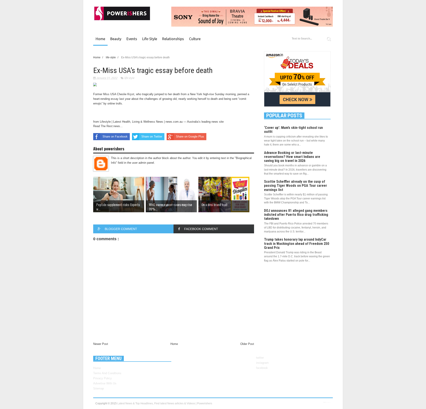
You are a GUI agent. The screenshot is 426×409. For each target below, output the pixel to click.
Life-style (149, 39)
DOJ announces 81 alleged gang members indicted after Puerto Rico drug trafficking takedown (296, 214)
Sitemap (98, 388)
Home (100, 39)
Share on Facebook (115, 136)
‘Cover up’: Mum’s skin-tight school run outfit (293, 130)
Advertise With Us (104, 383)
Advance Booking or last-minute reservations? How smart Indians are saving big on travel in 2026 (292, 157)
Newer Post (100, 344)
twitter (260, 357)
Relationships (173, 39)
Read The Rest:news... (108, 126)
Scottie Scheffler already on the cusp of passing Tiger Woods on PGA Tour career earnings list (295, 185)
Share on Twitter (151, 136)
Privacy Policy (102, 378)
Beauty (115, 39)
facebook (262, 368)
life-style (129, 78)
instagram (262, 362)
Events (131, 39)
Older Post (247, 344)
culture (195, 39)
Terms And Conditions (107, 373)
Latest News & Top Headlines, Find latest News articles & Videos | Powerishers (164, 403)
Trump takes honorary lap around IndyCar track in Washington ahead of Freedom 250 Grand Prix (296, 243)
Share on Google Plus (190, 136)
